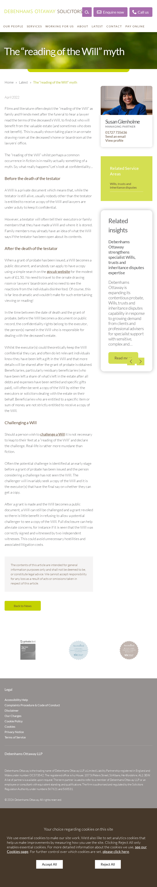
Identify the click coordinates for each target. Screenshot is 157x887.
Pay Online (135, 26)
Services (34, 26)
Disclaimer (12, 710)
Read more (123, 358)
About (82, 26)
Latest (97, 26)
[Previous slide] (131, 361)
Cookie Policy (14, 721)
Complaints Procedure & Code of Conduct (32, 705)
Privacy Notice (14, 732)
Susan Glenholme (122, 121)
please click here (116, 851)
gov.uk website (58, 271)
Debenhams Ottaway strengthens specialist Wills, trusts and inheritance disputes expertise (126, 257)
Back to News (23, 606)
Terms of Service (15, 737)
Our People (13, 26)
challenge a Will (52, 434)
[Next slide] (140, 361)
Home (9, 82)
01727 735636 (116, 132)
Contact (114, 26)
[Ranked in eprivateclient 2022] (28, 650)
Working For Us (59, 26)
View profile (114, 140)
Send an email (115, 136)
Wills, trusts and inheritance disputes (123, 185)
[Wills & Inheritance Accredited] (129, 650)
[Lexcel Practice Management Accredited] (78, 650)
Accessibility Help (16, 699)
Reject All (108, 864)
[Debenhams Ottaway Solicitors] (43, 11)
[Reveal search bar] (87, 12)
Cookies (10, 726)
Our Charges (13, 716)
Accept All (49, 864)
